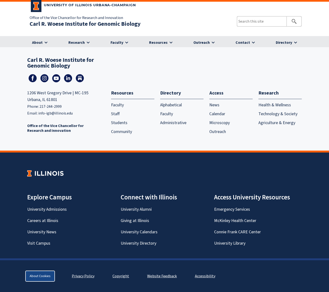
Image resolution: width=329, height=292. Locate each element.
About (37, 42)
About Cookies (40, 276)
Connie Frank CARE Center (237, 232)
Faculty (117, 42)
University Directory (138, 243)
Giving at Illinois (135, 221)
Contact (243, 42)
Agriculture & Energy (276, 123)
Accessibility (205, 276)
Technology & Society (277, 114)
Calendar (217, 114)
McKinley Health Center (235, 221)
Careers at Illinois (42, 221)
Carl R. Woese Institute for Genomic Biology (85, 24)
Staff (115, 114)
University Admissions (47, 209)
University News (41, 232)
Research (76, 42)
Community (121, 132)
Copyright (120, 276)
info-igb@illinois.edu (55, 113)
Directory (284, 42)
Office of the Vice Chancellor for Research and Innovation (76, 17)
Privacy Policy (83, 276)
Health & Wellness (274, 105)
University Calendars (139, 232)
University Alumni (136, 209)
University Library (229, 243)
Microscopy (219, 123)
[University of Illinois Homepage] (45, 173)
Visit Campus (38, 243)
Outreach (201, 42)
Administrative (173, 123)
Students (119, 123)
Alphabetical (171, 105)
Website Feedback (162, 276)
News (214, 105)
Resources (158, 42)
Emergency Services (232, 209)
